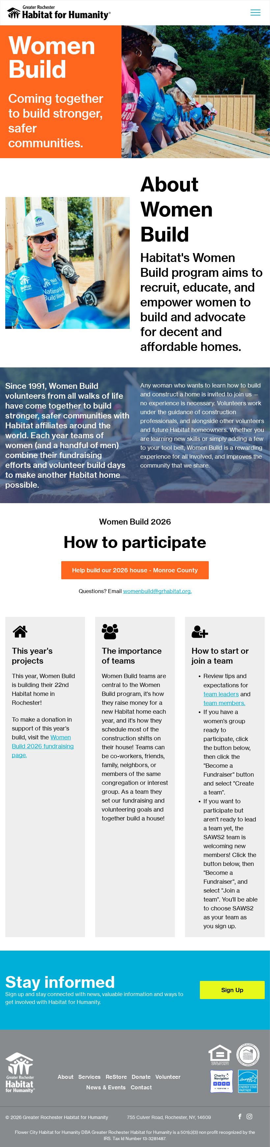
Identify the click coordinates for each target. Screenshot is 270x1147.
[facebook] (240, 1117)
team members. (224, 702)
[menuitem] (65, 1077)
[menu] (255, 12)
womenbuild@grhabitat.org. (157, 591)
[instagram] (249, 1117)
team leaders (221, 694)
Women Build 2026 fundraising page (43, 746)
